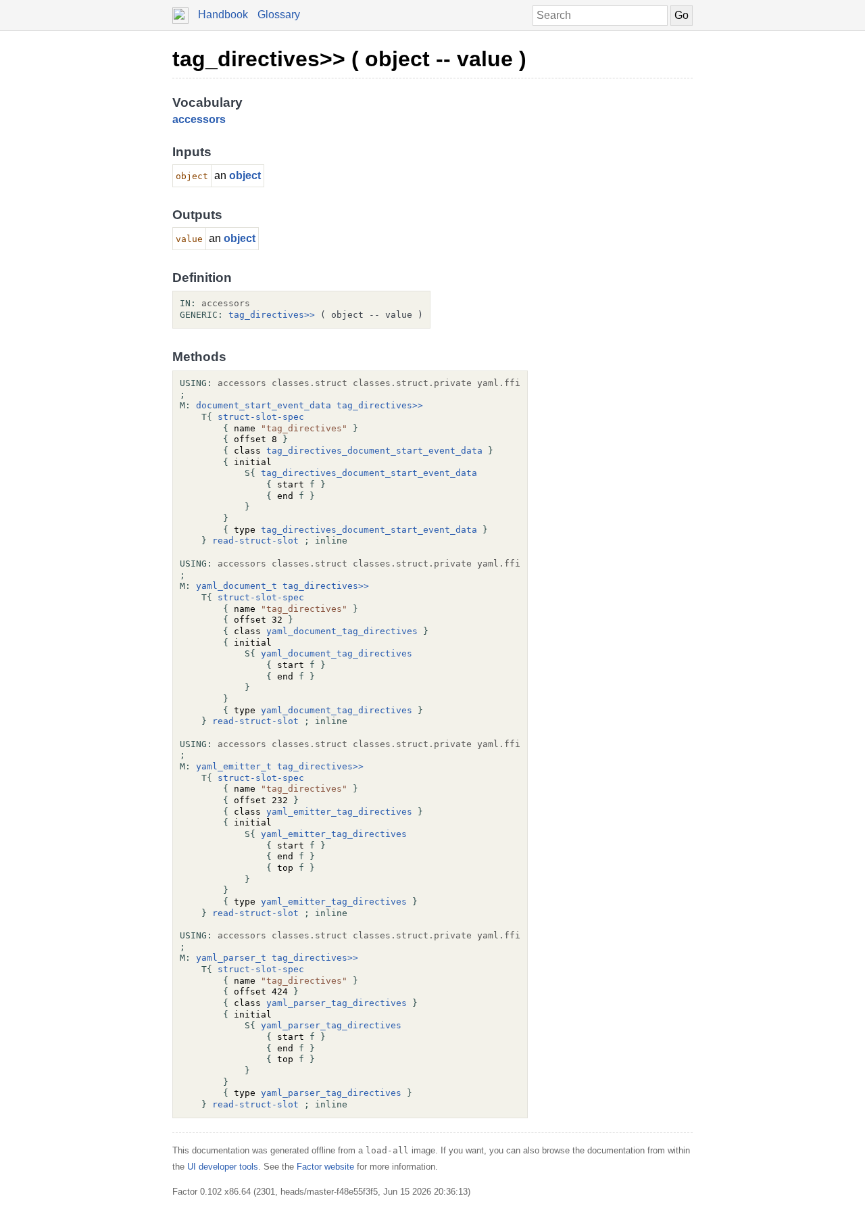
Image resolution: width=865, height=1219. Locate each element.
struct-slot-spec (261, 417)
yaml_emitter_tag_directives (339, 812)
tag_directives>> (271, 315)
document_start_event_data (263, 405)
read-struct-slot (255, 540)
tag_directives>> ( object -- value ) (349, 59)
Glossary (278, 14)
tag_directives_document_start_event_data (374, 451)
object (245, 175)
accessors (199, 119)
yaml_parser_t (231, 958)
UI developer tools (222, 1167)
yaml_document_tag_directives (342, 631)
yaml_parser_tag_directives (336, 1003)
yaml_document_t (236, 586)
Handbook (223, 14)
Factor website (325, 1167)
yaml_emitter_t (234, 766)
